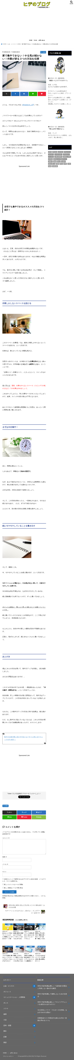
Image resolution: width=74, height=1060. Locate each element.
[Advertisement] (37, 24)
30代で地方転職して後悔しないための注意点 (52, 995)
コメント (6, 838)
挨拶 (57, 163)
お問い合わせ (42, 40)
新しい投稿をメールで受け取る (13, 888)
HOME (30, 40)
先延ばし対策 (66, 156)
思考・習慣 (7, 1025)
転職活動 (55, 166)
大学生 (50, 159)
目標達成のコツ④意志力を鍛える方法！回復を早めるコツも (52, 1019)
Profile (35, 40)
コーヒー (51, 154)
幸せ (59, 161)
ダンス (5, 1003)
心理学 (63, 161)
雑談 (5, 1042)
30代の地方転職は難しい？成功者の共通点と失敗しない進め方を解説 (52, 987)
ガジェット (7, 991)
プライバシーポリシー (8, 1056)
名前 (4, 857)
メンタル (51, 156)
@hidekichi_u (27, 105)
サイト (4, 871)
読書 (69, 163)
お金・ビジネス (8, 986)
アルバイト (67, 152)
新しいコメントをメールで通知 (13, 884)
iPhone (55, 152)
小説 (5, 1020)
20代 (50, 152)
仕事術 (6, 806)
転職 (50, 166)
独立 (61, 163)
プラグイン (66, 154)
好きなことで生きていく (60, 159)
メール (5, 864)
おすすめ (60, 152)
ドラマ (5, 1008)
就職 (55, 161)
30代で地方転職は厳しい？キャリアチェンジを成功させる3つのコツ (52, 1003)
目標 (65, 163)
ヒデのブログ (31, 1056)
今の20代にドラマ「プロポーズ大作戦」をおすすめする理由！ (52, 1011)
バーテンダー (58, 154)
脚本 (5, 1031)
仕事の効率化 (58, 156)
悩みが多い (51, 163)
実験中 (50, 161)
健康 (5, 1014)
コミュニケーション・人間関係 (14, 997)
